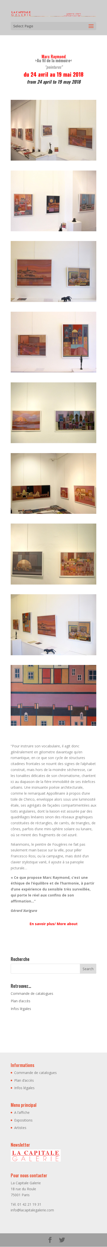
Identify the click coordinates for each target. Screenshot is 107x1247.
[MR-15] (53, 655)
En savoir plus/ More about (54, 923)
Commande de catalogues (32, 993)
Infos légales (21, 1008)
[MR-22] (53, 301)
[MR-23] (53, 372)
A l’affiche (22, 1112)
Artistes (20, 1127)
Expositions (23, 1120)
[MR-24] (53, 443)
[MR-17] (53, 160)
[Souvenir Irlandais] (53, 725)
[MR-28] (53, 584)
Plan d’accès (20, 1001)
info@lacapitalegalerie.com (32, 1210)
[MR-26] (53, 513)
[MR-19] (53, 231)
